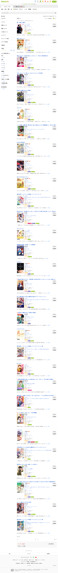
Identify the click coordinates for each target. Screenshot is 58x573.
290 (29, 118)
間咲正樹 (47, 349)
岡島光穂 (41, 349)
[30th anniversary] (8, 1)
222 (29, 372)
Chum (25, 489)
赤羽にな (33, 197)
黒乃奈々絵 (28, 266)
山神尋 (27, 398)
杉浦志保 (27, 146)
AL (26, 248)
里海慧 (41, 522)
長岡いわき (47, 398)
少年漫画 (25, 93)
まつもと (36, 450)
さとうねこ (28, 468)
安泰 (27, 94)
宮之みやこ (28, 215)
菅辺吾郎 (27, 231)
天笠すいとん (44, 522)
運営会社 (40, 563)
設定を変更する (51, 543)
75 (28, 512)
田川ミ (27, 111)
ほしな (34, 450)
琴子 (45, 299)
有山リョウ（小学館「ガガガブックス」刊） (33, 129)
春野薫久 (33, 383)
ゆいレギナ (26, 350)
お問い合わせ (26, 559)
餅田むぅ (36, 349)
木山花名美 (29, 523)
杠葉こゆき (34, 398)
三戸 (34, 349)
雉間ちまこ (28, 60)
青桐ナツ (27, 181)
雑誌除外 (50, 16)
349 (29, 83)
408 (29, 66)
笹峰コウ (29, 94)
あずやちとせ (40, 450)
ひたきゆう (32, 94)
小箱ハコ (30, 197)
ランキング (29, 553)
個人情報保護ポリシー (33, 561)
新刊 (9, 553)
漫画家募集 (28, 563)
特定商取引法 (18, 563)
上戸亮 (41, 129)
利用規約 (28, 561)
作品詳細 (54, 26)
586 (29, 49)
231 (29, 152)
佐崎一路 (25, 523)
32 (28, 474)
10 (28, 388)
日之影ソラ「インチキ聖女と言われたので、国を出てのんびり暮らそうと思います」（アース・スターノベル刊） (38, 488)
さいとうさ (32, 506)
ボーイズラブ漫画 (27, 24)
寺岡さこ (27, 366)
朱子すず (27, 485)
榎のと (39, 197)
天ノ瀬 (39, 349)
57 (28, 322)
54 (28, 405)
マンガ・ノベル (7, 6)
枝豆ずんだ (49, 197)
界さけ (35, 215)
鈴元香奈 (41, 197)
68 (28, 255)
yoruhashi (28, 163)
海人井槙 (36, 299)
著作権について (23, 563)
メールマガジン (42, 559)
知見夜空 (40, 398)
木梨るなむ (28, 25)
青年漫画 (25, 110)
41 (28, 289)
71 (28, 221)
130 (29, 339)
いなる (27, 349)
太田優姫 (27, 522)
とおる (27, 77)
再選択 (11, 50)
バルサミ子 (44, 450)
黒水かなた (28, 299)
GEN (28, 248)
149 (29, 187)
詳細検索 (48, 553)
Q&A (22, 559)
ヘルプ (20, 559)
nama (27, 416)
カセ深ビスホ (32, 215)
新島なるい (37, 398)
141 (29, 356)
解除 (14, 50)
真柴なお (27, 197)
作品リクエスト (31, 559)
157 (29, 272)
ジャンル (34, 9)
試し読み (54, 24)
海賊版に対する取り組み (34, 563)
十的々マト (39, 299)
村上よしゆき (34, 416)
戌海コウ (27, 450)
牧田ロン (31, 299)
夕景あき (25, 399)
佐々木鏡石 (44, 398)
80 (28, 305)
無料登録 (54, 1)
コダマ (43, 129)
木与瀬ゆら (31, 450)
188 (29, 170)
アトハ (29, 451)
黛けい (30, 349)
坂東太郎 (25, 198)
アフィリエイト (23, 561)
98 (28, 495)
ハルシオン (30, 398)
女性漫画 (25, 331)
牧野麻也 (27, 383)
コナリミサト (28, 42)
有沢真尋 (50, 450)
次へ (55, 539)
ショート (19, 6)
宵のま (30, 522)
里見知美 (44, 349)
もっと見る (3, 57)
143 (29, 135)
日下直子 (27, 333)
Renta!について (15, 559)
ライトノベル (26, 282)
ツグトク (35, 506)
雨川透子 (43, 299)
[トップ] (4, 1)
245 (29, 204)
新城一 (34, 299)
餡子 (46, 197)
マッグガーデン (29, 26)
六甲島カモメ (28, 506)
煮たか (31, 283)
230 (29, 237)
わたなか (38, 522)
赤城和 (35, 522)
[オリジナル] (15, 9)
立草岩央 (44, 197)
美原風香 (47, 450)
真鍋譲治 (31, 468)
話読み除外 (45, 16)
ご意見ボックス (37, 559)
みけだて (36, 197)
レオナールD (48, 522)
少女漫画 (25, 41)
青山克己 (31, 60)
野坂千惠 (33, 522)
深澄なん (30, 383)
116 (29, 457)
